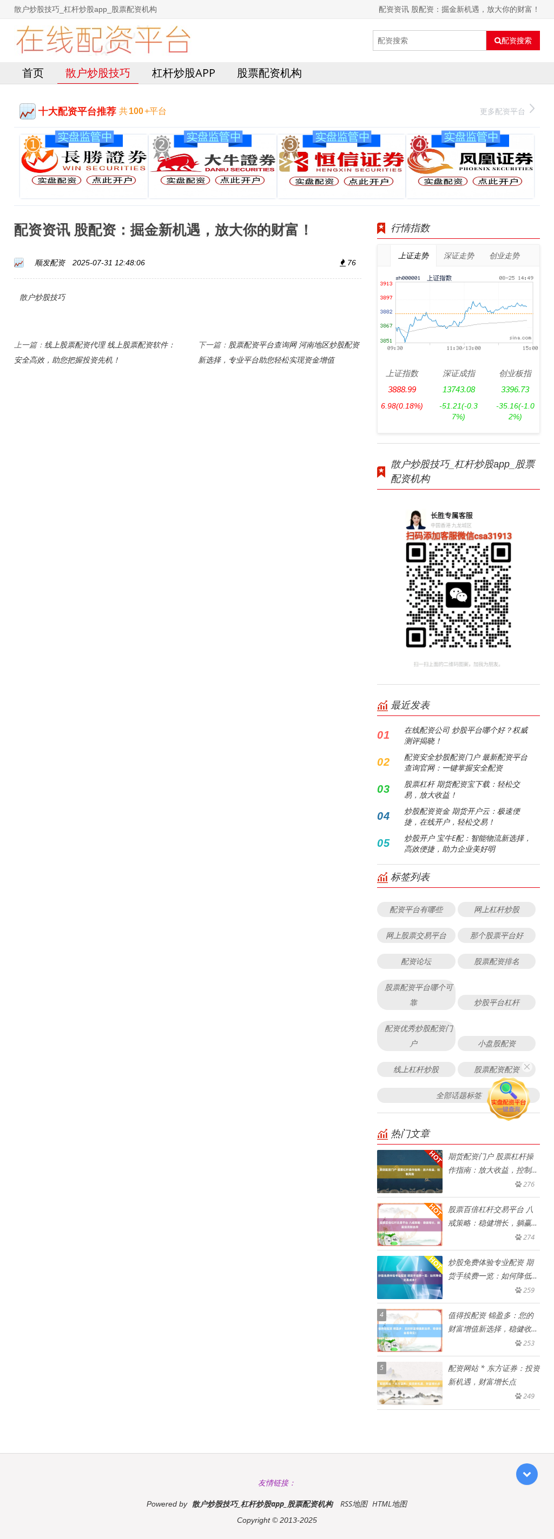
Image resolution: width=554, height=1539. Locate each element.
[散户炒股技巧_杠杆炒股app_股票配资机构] (103, 40)
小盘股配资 (497, 1043)
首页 (33, 72)
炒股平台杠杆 (496, 1002)
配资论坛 (416, 961)
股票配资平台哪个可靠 (419, 994)
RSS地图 (353, 1503)
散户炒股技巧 (97, 72)
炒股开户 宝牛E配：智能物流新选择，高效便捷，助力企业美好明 (467, 843)
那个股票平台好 (496, 935)
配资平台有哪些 (416, 909)
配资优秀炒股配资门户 (419, 1035)
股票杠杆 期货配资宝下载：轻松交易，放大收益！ (462, 789)
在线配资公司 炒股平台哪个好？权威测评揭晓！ (465, 735)
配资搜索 (517, 40)
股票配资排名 (496, 961)
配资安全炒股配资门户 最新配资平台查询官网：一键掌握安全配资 (465, 762)
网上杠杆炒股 (496, 909)
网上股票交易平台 (416, 935)
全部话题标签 (459, 1095)
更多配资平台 (502, 111)
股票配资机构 (269, 72)
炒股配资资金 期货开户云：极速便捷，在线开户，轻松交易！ (462, 816)
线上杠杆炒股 (416, 1069)
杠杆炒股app (183, 72)
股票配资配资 (496, 1069)
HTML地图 (389, 1503)
